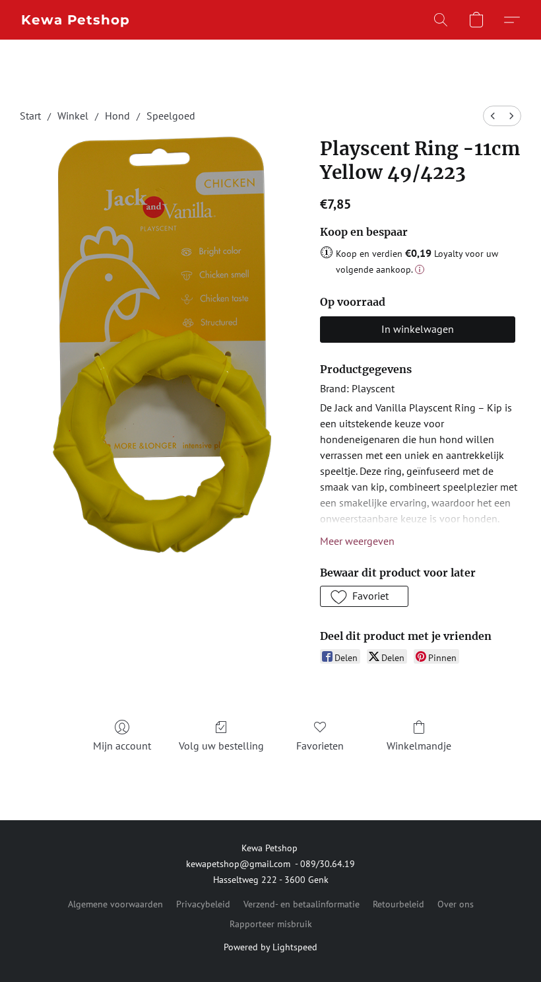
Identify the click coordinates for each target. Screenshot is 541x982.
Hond (117, 115)
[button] (75, 20)
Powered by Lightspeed (270, 947)
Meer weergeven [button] (357, 540)
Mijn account (122, 745)
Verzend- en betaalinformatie (301, 904)
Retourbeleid (398, 904)
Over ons (455, 904)
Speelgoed (170, 115)
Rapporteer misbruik (271, 924)
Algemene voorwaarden (115, 904)
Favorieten (320, 745)
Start (30, 115)
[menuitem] (493, 115)
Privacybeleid (203, 904)
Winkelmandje (419, 745)
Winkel (72, 115)
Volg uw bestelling (221, 745)
